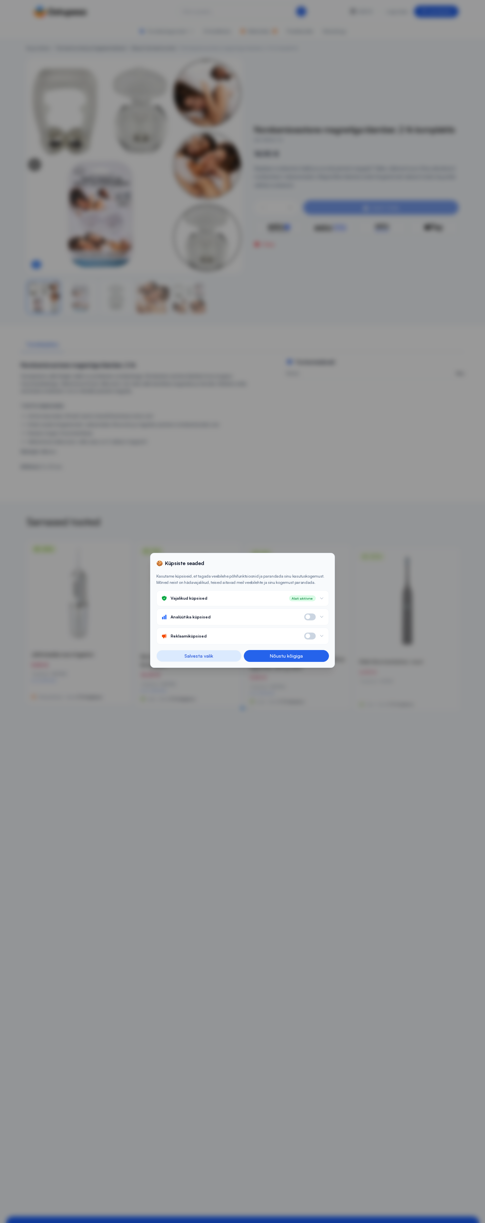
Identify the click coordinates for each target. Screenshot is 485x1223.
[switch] (310, 616)
